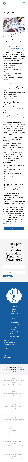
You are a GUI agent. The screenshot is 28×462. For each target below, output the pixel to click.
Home (14, 309)
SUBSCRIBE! (7, 276)
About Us (14, 311)
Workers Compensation (14, 325)
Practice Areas (14, 313)
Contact (14, 318)
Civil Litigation (14, 334)
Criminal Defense (14, 336)
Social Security (14, 331)
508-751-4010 (7, 351)
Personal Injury (14, 327)
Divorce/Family (14, 329)
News (14, 316)
